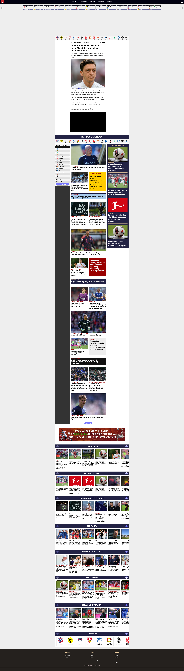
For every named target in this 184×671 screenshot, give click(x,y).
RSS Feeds (116, 660)
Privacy (92, 657)
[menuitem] (28, 1)
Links (116, 662)
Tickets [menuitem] (109, 2)
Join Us (67, 660)
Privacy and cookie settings (92, 660)
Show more (88, 423)
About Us (67, 655)
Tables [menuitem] (92, 2)
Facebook (116, 657)
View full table (62, 184)
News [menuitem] (74, 2)
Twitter (116, 655)
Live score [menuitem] (83, 2)
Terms (92, 655)
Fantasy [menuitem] (101, 2)
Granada (79, 88)
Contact (67, 657)
